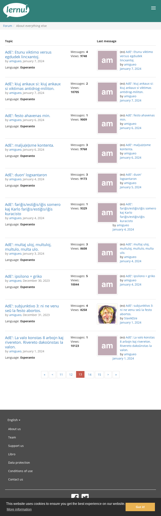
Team (12, 437)
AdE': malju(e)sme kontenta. (29, 145)
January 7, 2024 (130, 69)
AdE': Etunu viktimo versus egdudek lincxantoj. (28, 54)
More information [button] (19, 509)
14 (89, 374)
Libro (11, 454)
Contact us (15, 479)
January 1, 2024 (130, 322)
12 (71, 374)
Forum (7, 26)
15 (99, 374)
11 (61, 374)
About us (14, 429)
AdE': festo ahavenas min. (27, 115)
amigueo (15, 61)
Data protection (19, 463)
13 (80, 374)
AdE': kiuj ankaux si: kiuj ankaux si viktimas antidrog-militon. (33, 86)
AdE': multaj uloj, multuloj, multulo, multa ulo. (28, 247)
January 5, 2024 (130, 187)
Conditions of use (20, 471)
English (13, 420)
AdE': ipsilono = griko (23, 276)
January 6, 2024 (130, 128)
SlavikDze (130, 318)
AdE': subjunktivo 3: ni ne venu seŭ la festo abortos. (32, 308)
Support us (16, 446)
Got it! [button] (140, 507)
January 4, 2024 (123, 229)
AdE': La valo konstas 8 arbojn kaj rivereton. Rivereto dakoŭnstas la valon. (34, 342)
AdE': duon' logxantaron (26, 174)
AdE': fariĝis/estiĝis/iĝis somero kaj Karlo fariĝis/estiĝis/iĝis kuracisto (33, 209)
